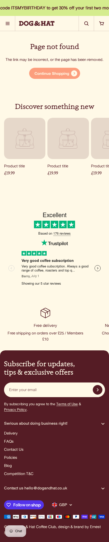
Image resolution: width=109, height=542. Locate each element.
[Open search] (86, 23)
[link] (54, 73)
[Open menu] (7, 23)
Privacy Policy (15, 410)
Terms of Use (67, 404)
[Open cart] (101, 23)
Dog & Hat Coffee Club (36, 527)
